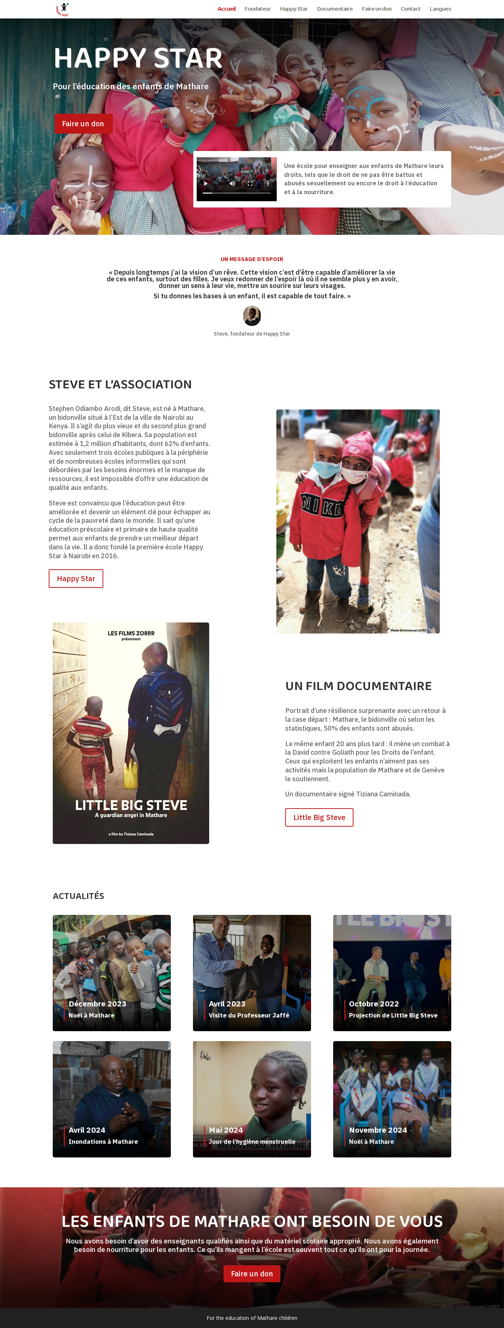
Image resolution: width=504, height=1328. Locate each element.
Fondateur (258, 10)
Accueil (226, 10)
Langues (440, 10)
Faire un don (376, 10)
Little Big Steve (319, 817)
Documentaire (335, 10)
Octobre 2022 (374, 1003)
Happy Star (294, 10)
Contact (411, 10)
